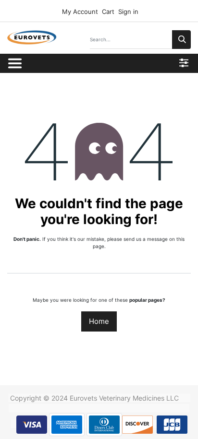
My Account (79, 11)
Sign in (128, 11)
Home (99, 321)
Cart (108, 11)
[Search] (181, 39)
